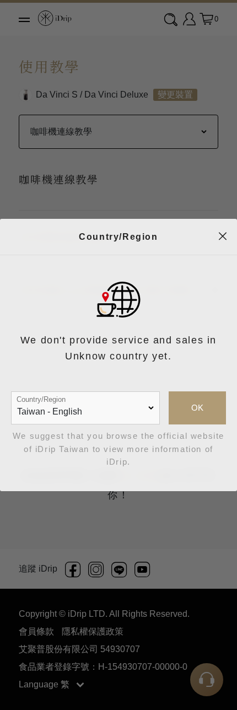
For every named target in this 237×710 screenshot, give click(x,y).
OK (197, 408)
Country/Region (41, 399)
